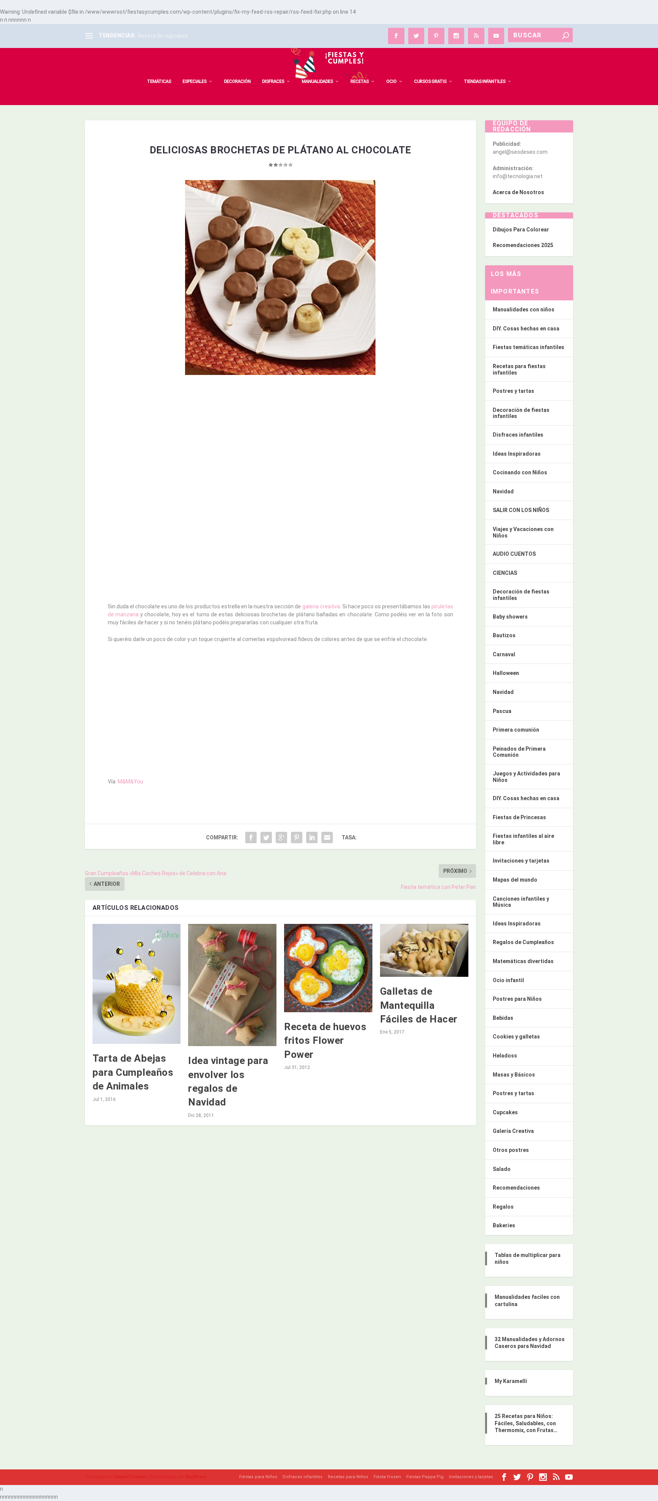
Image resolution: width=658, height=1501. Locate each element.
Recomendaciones (516, 1188)
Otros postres (511, 1150)
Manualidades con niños (523, 309)
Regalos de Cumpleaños (523, 942)
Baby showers (510, 617)
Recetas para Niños (348, 1476)
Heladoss (505, 1056)
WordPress (196, 1477)
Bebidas (503, 1018)
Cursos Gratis (430, 81)
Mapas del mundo (515, 880)
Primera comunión (516, 730)
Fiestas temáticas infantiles (528, 347)
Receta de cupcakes (163, 36)
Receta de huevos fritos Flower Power (325, 1040)
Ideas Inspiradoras (517, 454)
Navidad (503, 491)
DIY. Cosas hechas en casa (526, 328)
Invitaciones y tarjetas (521, 861)
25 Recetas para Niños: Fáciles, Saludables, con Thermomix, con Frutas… (526, 1423)
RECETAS (359, 81)
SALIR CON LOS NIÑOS (521, 510)
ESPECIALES (194, 81)
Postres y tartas (513, 391)
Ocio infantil (508, 980)
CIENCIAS (505, 573)
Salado (502, 1169)
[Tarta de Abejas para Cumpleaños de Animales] (137, 984)
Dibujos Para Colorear (521, 230)
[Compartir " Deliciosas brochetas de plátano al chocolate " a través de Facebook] (251, 837)
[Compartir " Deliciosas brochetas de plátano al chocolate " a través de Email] (327, 837)
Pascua (502, 711)
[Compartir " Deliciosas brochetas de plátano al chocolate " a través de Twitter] (266, 837)
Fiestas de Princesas (519, 817)
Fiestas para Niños (258, 1476)
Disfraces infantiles (518, 435)
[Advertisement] (280, 436)
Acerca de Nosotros (518, 192)
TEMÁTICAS (159, 81)
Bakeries (504, 1225)
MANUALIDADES (317, 81)
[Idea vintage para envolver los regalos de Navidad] (232, 985)
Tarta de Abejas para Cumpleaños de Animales (133, 1072)
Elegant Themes (130, 1477)
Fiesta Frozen (387, 1476)
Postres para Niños (517, 999)
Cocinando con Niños (520, 472)
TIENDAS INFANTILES (484, 81)
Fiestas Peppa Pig (425, 1476)
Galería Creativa (513, 1131)
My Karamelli (511, 1381)
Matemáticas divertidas (523, 961)
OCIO (391, 81)
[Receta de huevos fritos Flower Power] (328, 968)
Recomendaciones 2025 (523, 245)
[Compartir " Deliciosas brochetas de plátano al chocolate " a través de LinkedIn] (311, 837)
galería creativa (321, 606)
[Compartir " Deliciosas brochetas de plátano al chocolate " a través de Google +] (281, 837)
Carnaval (504, 654)
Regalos (503, 1207)
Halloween (506, 673)
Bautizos (504, 635)
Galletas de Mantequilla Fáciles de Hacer (419, 1005)
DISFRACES (273, 81)
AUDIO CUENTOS (514, 554)
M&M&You (130, 781)
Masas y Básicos (514, 1075)
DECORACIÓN (237, 81)
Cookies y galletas (516, 1037)
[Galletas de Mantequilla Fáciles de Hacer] (424, 950)
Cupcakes (505, 1112)
